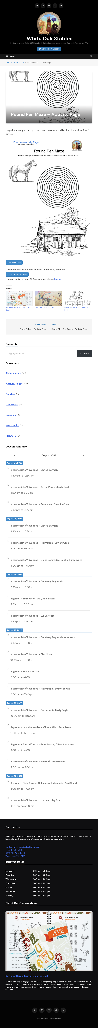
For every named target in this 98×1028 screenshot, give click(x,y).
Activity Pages (14, 383)
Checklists (12, 404)
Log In (57, 279)
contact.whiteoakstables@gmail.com (22, 847)
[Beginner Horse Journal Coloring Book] (19, 298)
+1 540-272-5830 (13, 850)
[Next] (83, 455)
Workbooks (12, 425)
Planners (11, 436)
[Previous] (14, 455)
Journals (11, 415)
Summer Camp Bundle (44, 307)
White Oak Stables (49, 38)
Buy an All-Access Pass (17, 274)
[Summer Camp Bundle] (48, 298)
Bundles (10, 394)
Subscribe (84, 353)
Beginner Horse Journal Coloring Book (26, 976)
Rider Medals (13, 373)
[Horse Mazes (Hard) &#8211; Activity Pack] (77, 298)
